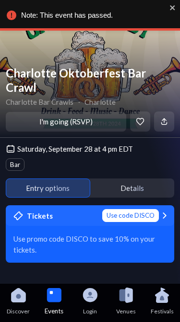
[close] (172, 7)
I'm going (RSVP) (66, 121)
